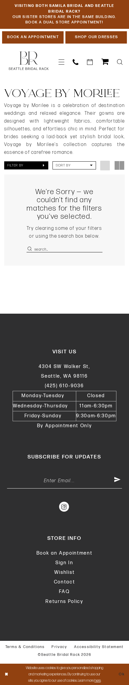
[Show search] (120, 62)
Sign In (65, 563)
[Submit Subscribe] (117, 481)
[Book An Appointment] (90, 62)
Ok (122, 674)
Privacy (59, 647)
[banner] (29, 61)
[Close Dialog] (6, 674)
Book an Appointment (65, 553)
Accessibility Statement (99, 647)
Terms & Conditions (25, 647)
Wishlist (64, 572)
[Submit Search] (30, 249)
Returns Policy (64, 601)
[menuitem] (61, 62)
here (97, 680)
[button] (61, 62)
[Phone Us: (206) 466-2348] (75, 62)
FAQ (64, 592)
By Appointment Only (64, 426)
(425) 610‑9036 (64, 386)
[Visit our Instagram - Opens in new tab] (64, 506)
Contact (64, 582)
